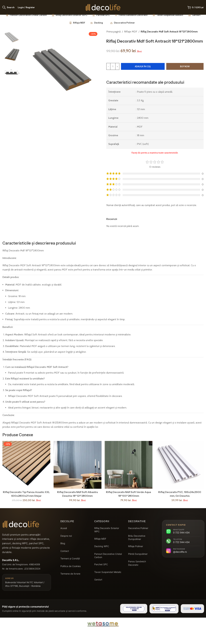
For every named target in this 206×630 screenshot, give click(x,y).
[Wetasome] (103, 624)
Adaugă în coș (143, 66)
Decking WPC (101, 546)
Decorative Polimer (138, 528)
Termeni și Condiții (70, 558)
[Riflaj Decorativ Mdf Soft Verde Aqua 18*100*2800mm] (129, 465)
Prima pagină (113, 31)
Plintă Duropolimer (138, 554)
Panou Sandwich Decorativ (137, 563)
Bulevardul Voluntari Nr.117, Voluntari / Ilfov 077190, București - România (24, 582)
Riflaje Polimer (135, 546)
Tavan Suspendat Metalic (107, 572)
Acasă (63, 528)
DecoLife (67, 521)
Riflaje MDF (130, 31)
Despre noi (66, 535)
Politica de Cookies (70, 566)
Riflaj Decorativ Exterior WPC (106, 530)
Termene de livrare (70, 573)
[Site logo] (103, 7)
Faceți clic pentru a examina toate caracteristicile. (155, 152)
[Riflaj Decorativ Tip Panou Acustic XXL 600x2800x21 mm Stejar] (26, 465)
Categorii (101, 521)
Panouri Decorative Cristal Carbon (108, 556)
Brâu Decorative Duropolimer (136, 537)
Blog (62, 543)
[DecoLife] (21, 524)
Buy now (185, 66)
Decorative (137, 521)
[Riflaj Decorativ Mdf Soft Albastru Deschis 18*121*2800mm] (77, 465)
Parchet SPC (101, 564)
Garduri (98, 579)
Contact (64, 551)
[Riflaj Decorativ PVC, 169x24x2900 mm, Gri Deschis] (180, 465)
